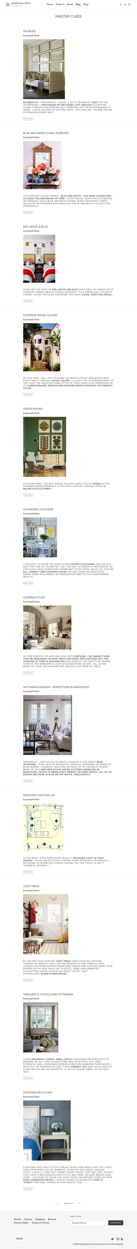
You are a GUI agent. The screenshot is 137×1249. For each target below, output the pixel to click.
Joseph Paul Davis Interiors (92, 1244)
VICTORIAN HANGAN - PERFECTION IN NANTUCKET (56, 687)
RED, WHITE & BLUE (35, 226)
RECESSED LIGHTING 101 (39, 795)
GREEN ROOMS (33, 408)
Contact (28, 1219)
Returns (52, 1219)
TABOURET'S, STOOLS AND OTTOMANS (48, 994)
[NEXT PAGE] (78, 1203)
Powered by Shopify (114, 1244)
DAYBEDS (29, 31)
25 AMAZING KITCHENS (38, 509)
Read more (28, 119)
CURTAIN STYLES (34, 597)
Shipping (40, 1219)
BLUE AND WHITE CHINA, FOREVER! (46, 133)
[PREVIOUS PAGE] (58, 1203)
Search (17, 1219)
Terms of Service (40, 1223)
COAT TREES (31, 886)
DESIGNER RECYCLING (37, 1092)
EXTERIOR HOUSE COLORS (40, 315)
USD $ (19, 1238)
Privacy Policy (21, 1223)
